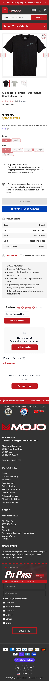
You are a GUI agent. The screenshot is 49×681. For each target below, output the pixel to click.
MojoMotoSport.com (19, 678)
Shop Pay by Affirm (11, 499)
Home (4, 473)
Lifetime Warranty (10, 476)
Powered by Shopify (36, 678)
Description (11, 255)
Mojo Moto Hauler (10, 515)
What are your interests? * (15, 598)
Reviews (5, 538)
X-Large (39, 150)
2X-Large (8, 154)
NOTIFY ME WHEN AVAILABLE (26, 209)
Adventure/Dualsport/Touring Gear (18, 533)
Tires (4, 527)
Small (6, 150)
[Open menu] (5, 10)
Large (28, 150)
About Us (6, 479)
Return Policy (8, 492)
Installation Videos (10, 502)
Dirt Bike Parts (8, 521)
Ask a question (9, 363)
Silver (16, 140)
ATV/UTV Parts (9, 524)
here (31, 172)
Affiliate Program (10, 496)
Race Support (8, 483)
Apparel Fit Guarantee (34, 255)
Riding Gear (7, 530)
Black (6, 140)
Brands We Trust (9, 536)
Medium (17, 150)
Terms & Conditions (11, 489)
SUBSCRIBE (24, 630)
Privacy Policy (8, 486)
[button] (33, 10)
